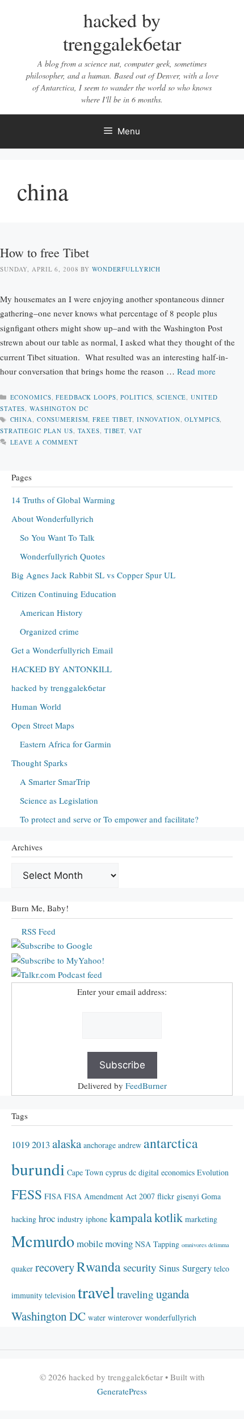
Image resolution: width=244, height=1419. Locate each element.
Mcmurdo (42, 1241)
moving (119, 1243)
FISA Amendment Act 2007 (109, 1196)
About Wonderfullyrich (52, 518)
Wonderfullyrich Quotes (62, 556)
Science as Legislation (59, 800)
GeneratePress (122, 1391)
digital (148, 1172)
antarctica (171, 1143)
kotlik (168, 1216)
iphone (96, 1219)
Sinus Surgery (185, 1267)
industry (70, 1219)
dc (132, 1172)
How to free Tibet (44, 252)
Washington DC (59, 408)
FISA (53, 1196)
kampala (131, 1216)
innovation (158, 419)
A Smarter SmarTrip (55, 781)
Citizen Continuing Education (63, 593)
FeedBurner (146, 1085)
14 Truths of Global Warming (63, 499)
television (60, 1295)
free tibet (112, 419)
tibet (114, 430)
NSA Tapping (157, 1244)
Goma (211, 1196)
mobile (90, 1243)
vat (135, 430)
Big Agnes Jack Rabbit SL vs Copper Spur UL (93, 575)
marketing (201, 1219)
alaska (66, 1143)
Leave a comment (44, 442)
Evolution (213, 1172)
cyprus (116, 1172)
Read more (196, 371)
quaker (22, 1268)
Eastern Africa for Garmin (65, 744)
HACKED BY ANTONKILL (61, 668)
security (140, 1267)
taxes (89, 430)
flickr (165, 1196)
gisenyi (187, 1196)
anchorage (99, 1145)
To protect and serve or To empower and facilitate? (109, 819)
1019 (20, 1144)
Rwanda (99, 1266)
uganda (172, 1294)
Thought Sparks (39, 762)
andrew (129, 1145)
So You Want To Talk (57, 537)
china (21, 419)
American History (51, 612)
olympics (202, 419)
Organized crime (49, 631)
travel (96, 1292)
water (97, 1317)
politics (136, 397)
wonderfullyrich (170, 1317)
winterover (125, 1317)
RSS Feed (39, 931)
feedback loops (86, 397)
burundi (38, 1169)
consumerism (63, 419)
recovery (54, 1267)
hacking (23, 1219)
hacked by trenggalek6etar (122, 31)
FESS (26, 1194)
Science (171, 397)
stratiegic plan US (36, 430)
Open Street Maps (42, 725)
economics (31, 397)
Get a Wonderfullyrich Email (62, 650)
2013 (41, 1144)
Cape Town (85, 1172)
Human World (36, 706)
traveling (135, 1294)
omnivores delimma (205, 1245)
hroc (47, 1218)
